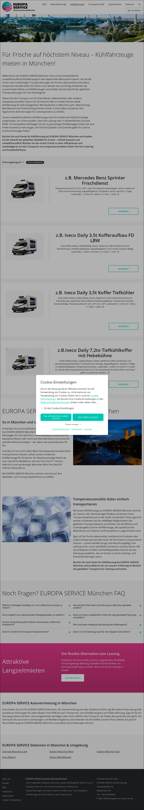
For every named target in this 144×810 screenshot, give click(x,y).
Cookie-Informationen (60, 429)
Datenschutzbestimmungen (55, 402)
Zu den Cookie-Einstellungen (59, 408)
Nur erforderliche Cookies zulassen (56, 417)
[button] (72, 424)
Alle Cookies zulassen (88, 417)
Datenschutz (77, 429)
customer (88, 429)
